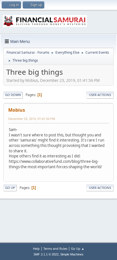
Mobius (16, 110)
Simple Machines (71, 254)
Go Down (13, 95)
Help (36, 248)
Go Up (10, 188)
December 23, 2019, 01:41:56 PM (31, 119)
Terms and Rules (55, 248)
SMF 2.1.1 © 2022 (46, 254)
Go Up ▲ (77, 248)
